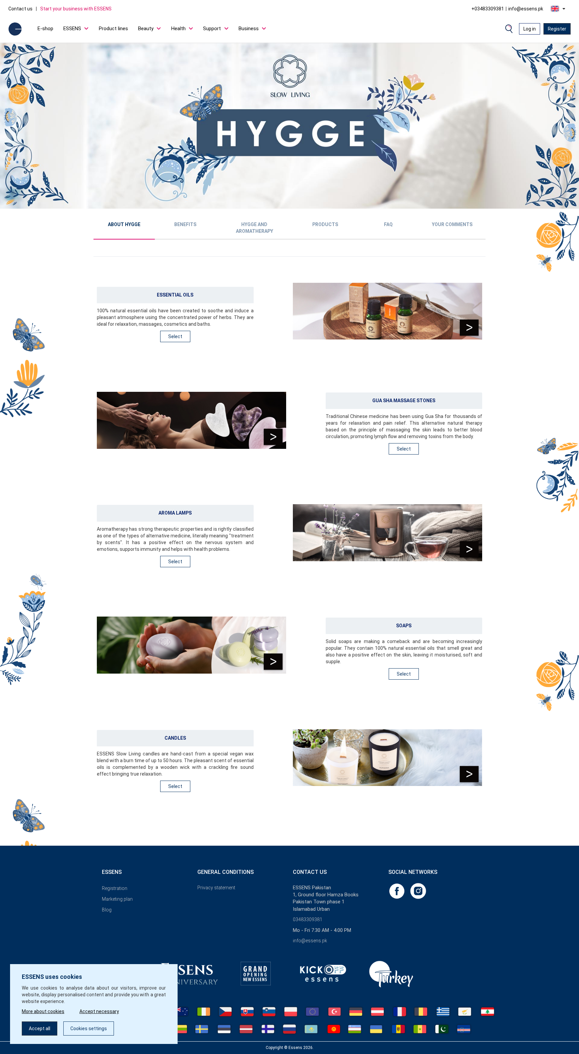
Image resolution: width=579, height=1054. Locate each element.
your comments (452, 224)
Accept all (39, 1028)
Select (175, 336)
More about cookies (43, 1011)
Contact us (20, 8)
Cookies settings (88, 1028)
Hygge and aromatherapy (254, 228)
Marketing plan (117, 899)
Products (325, 224)
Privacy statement (216, 887)
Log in (529, 29)
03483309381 (307, 919)
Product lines (113, 28)
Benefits (185, 224)
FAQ (388, 224)
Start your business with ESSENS (76, 8)
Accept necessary (99, 1011)
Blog (107, 909)
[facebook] (397, 891)
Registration (114, 888)
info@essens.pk (525, 8)
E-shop (45, 28)
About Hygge (124, 224)
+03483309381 (487, 8)
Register (557, 29)
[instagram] (418, 891)
